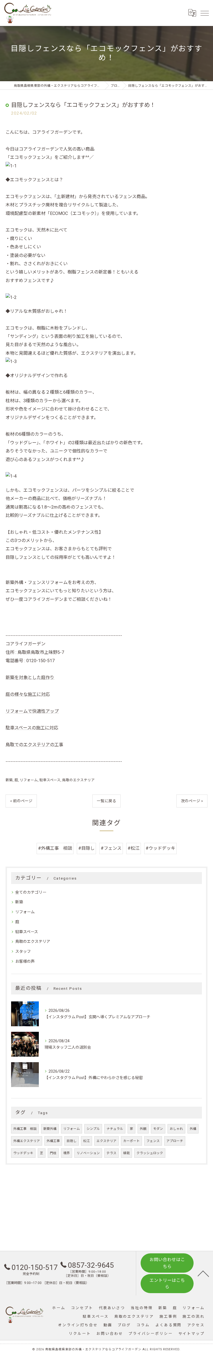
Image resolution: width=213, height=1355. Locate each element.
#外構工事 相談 (55, 848)
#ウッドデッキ (160, 848)
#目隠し (86, 848)
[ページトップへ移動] (203, 1273)
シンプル (93, 1129)
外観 (143, 1129)
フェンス (153, 1141)
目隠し (72, 1141)
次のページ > (192, 801)
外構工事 (53, 1141)
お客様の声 (25, 961)
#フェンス (111, 848)
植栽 (126, 1153)
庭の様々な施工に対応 (28, 694)
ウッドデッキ (23, 1153)
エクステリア (106, 1141)
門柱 (53, 1153)
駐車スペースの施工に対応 (32, 727)
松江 (86, 1141)
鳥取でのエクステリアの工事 (34, 744)
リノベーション (88, 1153)
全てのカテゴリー (30, 892)
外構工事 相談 (25, 1129)
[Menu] (204, 13)
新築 (9, 780)
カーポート (131, 1141)
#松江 (134, 848)
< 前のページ (21, 801)
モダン (158, 1129)
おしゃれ (176, 1129)
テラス (111, 1153)
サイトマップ (191, 1334)
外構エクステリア (26, 1141)
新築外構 (50, 1129)
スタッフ (23, 951)
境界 (66, 1153)
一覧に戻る (106, 801)
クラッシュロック (149, 1153)
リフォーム (29, 780)
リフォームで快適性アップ (32, 711)
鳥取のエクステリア (78, 780)
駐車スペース (49, 780)
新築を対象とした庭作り (30, 677)
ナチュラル (114, 1129)
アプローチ (174, 1141)
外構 (193, 1129)
